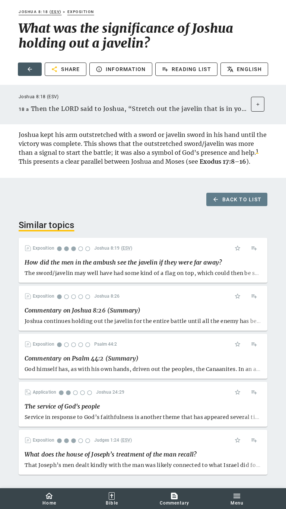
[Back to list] (30, 69)
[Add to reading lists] (254, 248)
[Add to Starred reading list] (237, 248)
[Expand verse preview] (257, 104)
